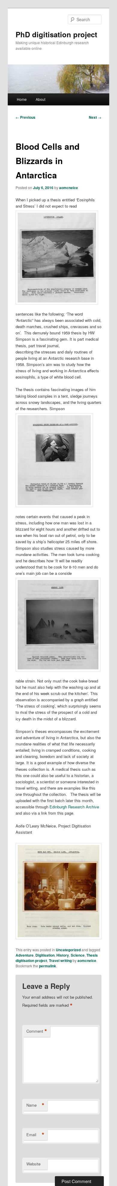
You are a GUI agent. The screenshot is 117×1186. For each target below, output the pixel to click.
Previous (25, 117)
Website (33, 1164)
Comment (36, 1031)
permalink (47, 966)
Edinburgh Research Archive (74, 807)
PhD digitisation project (56, 34)
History (62, 955)
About (40, 99)
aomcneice (68, 187)
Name (35, 1105)
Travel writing (60, 960)
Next (95, 117)
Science (78, 955)
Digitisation (45, 955)
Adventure (25, 955)
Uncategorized (68, 949)
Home (22, 99)
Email (35, 1134)
